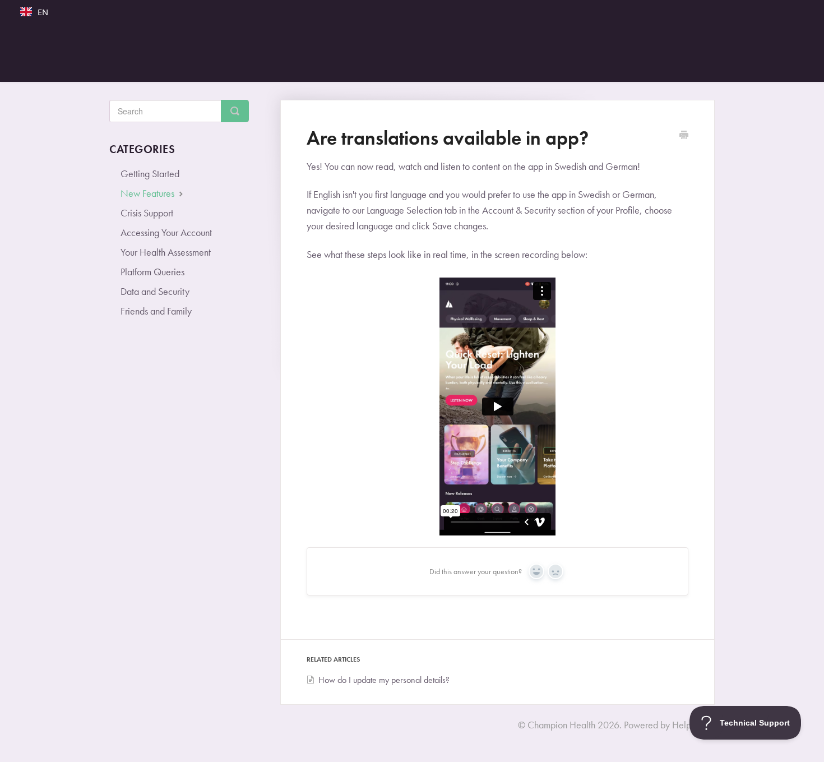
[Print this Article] (683, 136)
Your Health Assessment (166, 252)
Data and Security (155, 291)
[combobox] (34, 12)
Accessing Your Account (166, 232)
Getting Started (150, 173)
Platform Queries (152, 271)
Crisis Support (147, 212)
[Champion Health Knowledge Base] (417, 53)
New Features (149, 193)
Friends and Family (156, 310)
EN (43, 12)
